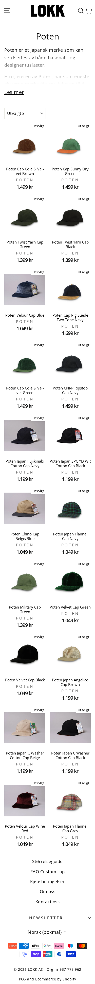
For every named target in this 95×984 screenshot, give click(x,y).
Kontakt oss (47, 902)
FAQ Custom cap (47, 871)
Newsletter (46, 917)
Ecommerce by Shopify (55, 979)
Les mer (14, 92)
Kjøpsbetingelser (47, 881)
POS (22, 979)
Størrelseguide (47, 861)
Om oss (47, 891)
